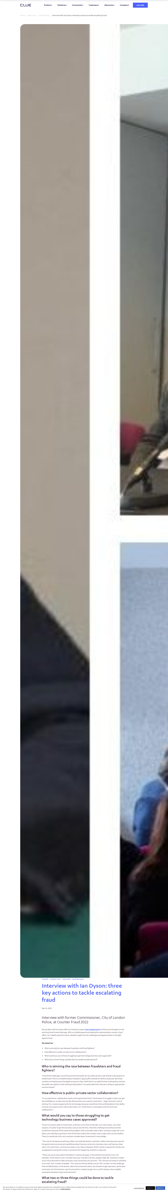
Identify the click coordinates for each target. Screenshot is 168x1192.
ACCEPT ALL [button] (160, 1188)
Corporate (45, 979)
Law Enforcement (78, 979)
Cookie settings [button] (139, 1188)
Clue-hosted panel (92, 1029)
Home (22, 15)
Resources (109, 5)
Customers (93, 5)
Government (66, 979)
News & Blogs (44, 15)
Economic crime (55, 979)
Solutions (61, 5)
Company (124, 5)
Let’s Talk (140, 5)
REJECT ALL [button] (150, 1188)
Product (47, 5)
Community (77, 5)
